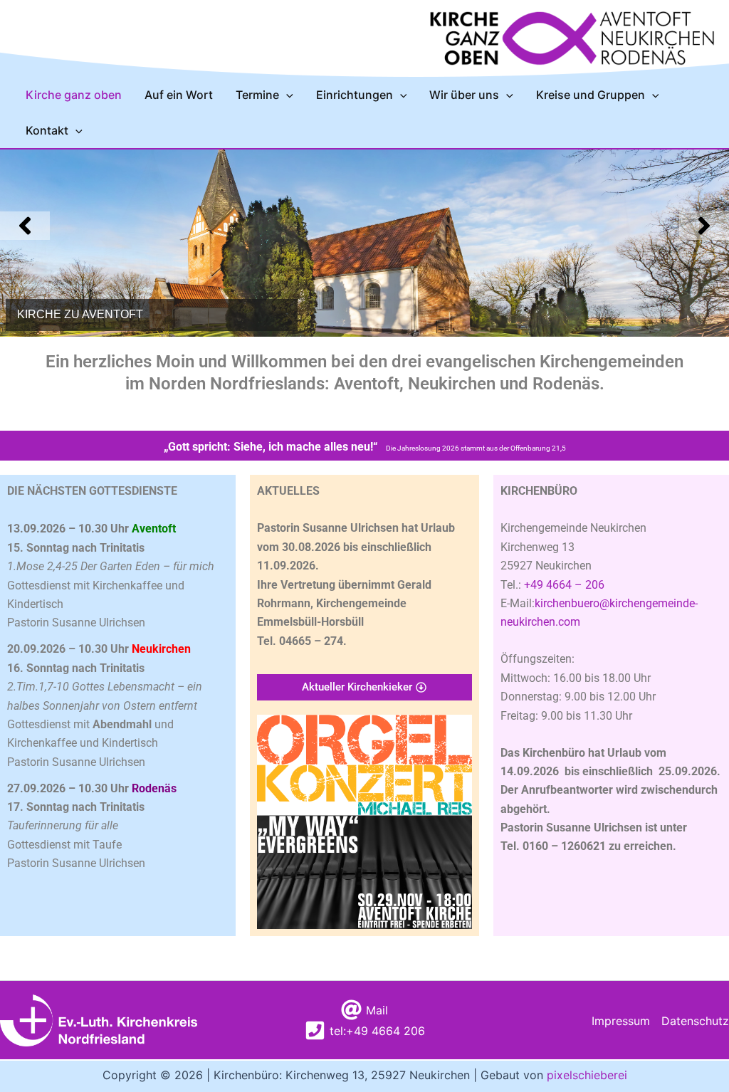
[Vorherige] (25, 225)
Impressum (621, 1021)
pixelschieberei (587, 1075)
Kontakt (47, 130)
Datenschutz (695, 1021)
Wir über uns (464, 95)
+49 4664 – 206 (564, 585)
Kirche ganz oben (74, 95)
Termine (257, 95)
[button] (286, 94)
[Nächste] (704, 225)
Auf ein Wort (179, 95)
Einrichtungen (354, 95)
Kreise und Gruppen (590, 95)
